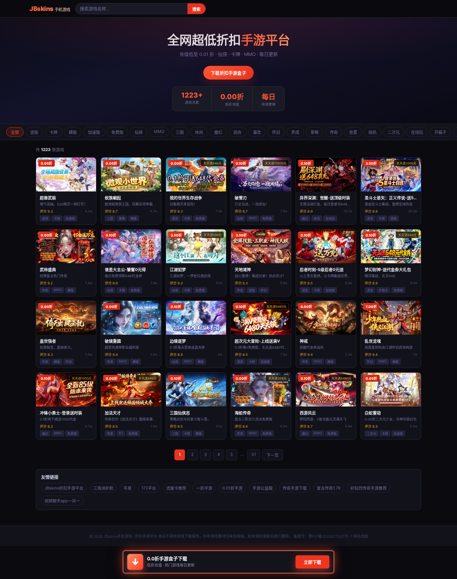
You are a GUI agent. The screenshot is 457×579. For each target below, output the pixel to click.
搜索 (196, 9)
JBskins (50, 8)
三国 (180, 132)
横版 (73, 132)
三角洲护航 (103, 487)
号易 (127, 487)
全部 (15, 132)
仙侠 (139, 132)
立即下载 (312, 562)
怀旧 (276, 132)
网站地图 (360, 536)
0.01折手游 (232, 487)
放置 (353, 132)
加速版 (94, 132)
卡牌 (53, 132)
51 (254, 454)
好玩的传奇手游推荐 (368, 487)
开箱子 (440, 132)
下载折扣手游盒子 (228, 73)
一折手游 (204, 487)
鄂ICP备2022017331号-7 (330, 536)
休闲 (199, 132)
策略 (315, 132)
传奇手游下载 (295, 487)
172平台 (148, 487)
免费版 (117, 132)
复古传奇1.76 (328, 487)
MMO (159, 131)
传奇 (334, 132)
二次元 (394, 132)
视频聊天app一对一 (62, 500)
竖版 (34, 132)
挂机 (372, 132)
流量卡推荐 (176, 487)
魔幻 (218, 132)
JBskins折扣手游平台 (63, 487)
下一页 (272, 455)
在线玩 (417, 132)
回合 (237, 132)
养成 (295, 132)
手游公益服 (262, 487)
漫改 (257, 132)
